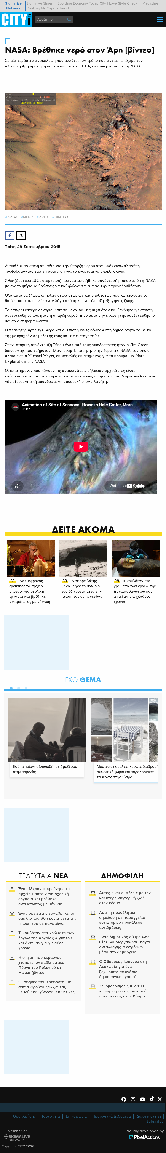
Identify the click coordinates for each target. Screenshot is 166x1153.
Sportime (64, 3)
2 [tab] (17, 687)
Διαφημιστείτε (149, 1116)
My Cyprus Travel (55, 8)
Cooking (33, 8)
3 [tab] (25, 687)
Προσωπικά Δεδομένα (112, 1116)
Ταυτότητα (51, 1116)
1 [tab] (10, 687)
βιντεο (61, 217)
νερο (28, 217)
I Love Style (116, 3)
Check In (134, 3)
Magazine (150, 3)
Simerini (50, 3)
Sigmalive (34, 3)
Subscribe (155, 1121)
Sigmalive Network (13, 5)
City (103, 3)
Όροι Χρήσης (24, 1116)
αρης (44, 217)
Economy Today (86, 3)
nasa (13, 217)
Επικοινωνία (76, 1116)
